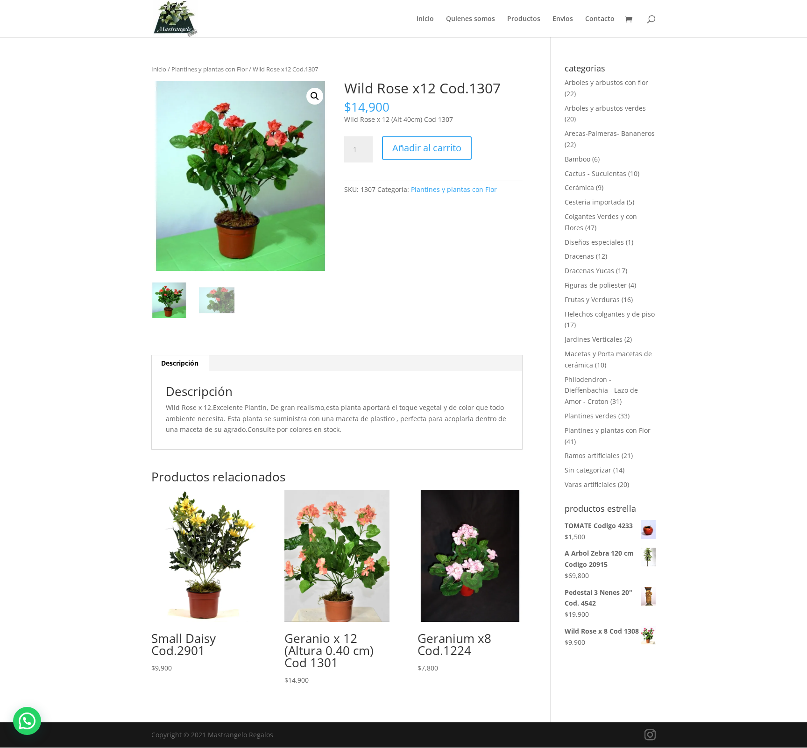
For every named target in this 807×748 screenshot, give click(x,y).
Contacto (600, 19)
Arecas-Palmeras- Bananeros (610, 133)
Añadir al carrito (426, 147)
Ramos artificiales (592, 455)
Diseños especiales (594, 242)
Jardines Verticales (594, 339)
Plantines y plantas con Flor (209, 69)
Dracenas (579, 256)
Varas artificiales (590, 484)
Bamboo (577, 159)
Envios (562, 19)
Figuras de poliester (596, 285)
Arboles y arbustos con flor (606, 82)
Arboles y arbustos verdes (605, 108)
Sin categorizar (588, 470)
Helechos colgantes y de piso (610, 314)
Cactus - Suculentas (595, 173)
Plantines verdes (590, 415)
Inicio (425, 19)
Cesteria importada (595, 202)
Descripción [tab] (179, 363)
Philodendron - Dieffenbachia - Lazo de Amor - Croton (601, 390)
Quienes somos (470, 19)
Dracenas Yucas (589, 270)
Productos (523, 19)
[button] (314, 96)
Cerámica (579, 187)
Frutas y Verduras (592, 299)
